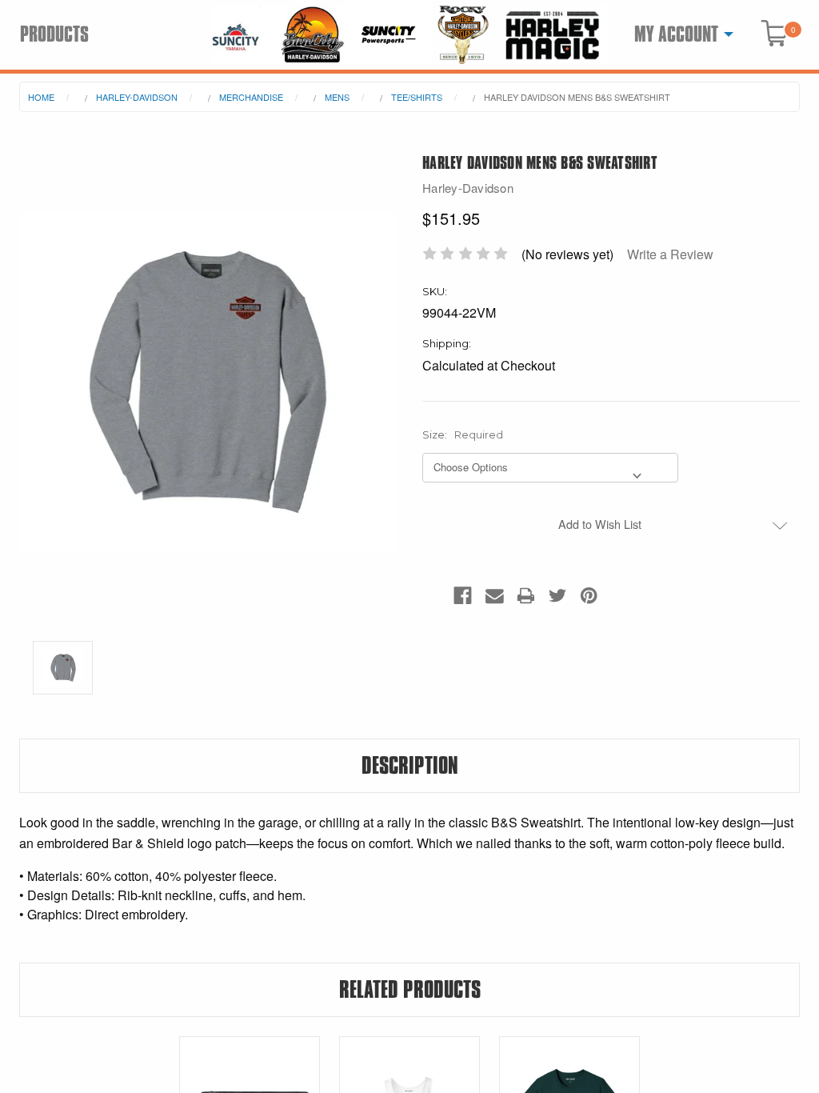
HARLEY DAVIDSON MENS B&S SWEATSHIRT (577, 96)
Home (41, 96)
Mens (337, 96)
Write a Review (670, 254)
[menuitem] (679, 34)
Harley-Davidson (137, 96)
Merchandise (251, 96)
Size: (462, 434)
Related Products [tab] (410, 989)
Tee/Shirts (416, 96)
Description (410, 765)
